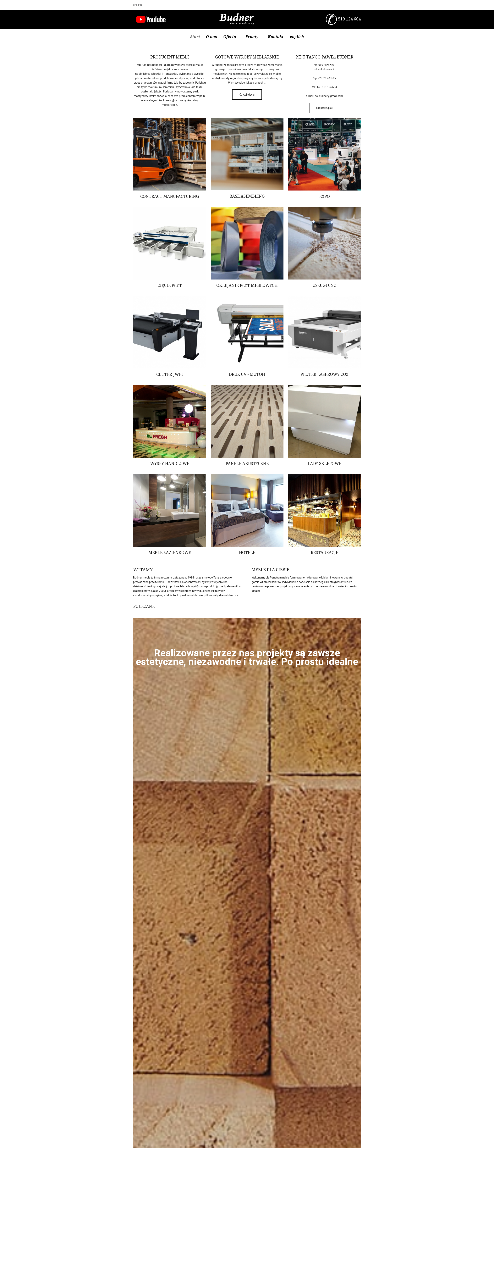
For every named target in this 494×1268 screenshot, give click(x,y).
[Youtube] (150, 19)
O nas (211, 36)
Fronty (252, 36)
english (137, 4)
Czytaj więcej (247, 94)
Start (195, 36)
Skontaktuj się (324, 108)
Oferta (229, 36)
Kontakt (275, 36)
